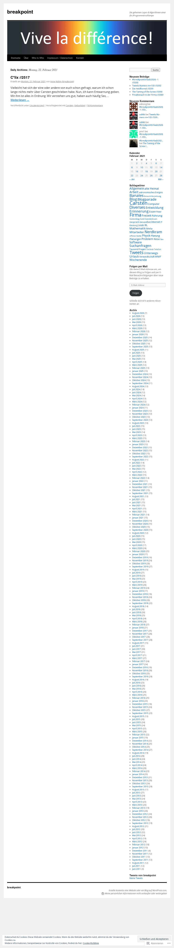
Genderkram (151, 219)
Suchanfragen (140, 245)
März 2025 (137, 365)
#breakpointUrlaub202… (151, 140)
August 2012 (138, 826)
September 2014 (140, 749)
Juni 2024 (136, 392)
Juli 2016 (136, 682)
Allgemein (136, 188)
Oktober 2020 (139, 526)
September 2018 (140, 603)
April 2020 (137, 545)
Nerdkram (153, 231)
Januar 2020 (138, 554)
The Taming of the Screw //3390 (147, 91)
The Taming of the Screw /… (149, 145)
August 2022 (138, 459)
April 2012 (137, 838)
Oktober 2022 (139, 453)
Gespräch (134, 222)
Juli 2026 (136, 316)
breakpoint (20, 11)
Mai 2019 (136, 578)
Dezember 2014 (140, 740)
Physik (146, 235)
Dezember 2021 (140, 484)
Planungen (135, 239)
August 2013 (138, 789)
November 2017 (140, 633)
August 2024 (138, 386)
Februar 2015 (138, 734)
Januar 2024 (138, 407)
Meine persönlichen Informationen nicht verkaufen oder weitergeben (136, 893)
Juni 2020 (136, 539)
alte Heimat (152, 188)
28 (161, 175)
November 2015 (140, 707)
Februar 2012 (138, 844)
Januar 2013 (138, 811)
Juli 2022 (136, 462)
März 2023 (137, 438)
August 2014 (138, 752)
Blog (133, 199)
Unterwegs (151, 253)
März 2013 (137, 804)
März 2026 (137, 328)
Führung (157, 215)
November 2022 (140, 450)
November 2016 (140, 670)
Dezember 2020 (140, 520)
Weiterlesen (20, 100)
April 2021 (137, 508)
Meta (149, 228)
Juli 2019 (136, 572)
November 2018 (140, 597)
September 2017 (140, 639)
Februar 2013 (138, 807)
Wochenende (138, 260)
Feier (158, 211)
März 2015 (137, 731)
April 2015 (137, 728)
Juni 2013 (136, 795)
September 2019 (140, 566)
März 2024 (137, 401)
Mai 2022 (136, 468)
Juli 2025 (136, 352)
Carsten (69, 105)
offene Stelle (135, 236)
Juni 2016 (136, 685)
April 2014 (137, 765)
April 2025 (137, 361)
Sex (161, 239)
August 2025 (138, 349)
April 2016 (137, 691)
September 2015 (140, 713)
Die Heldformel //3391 (143, 88)
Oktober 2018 (139, 600)
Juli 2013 (136, 792)
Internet (155, 222)
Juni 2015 (136, 722)
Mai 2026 (136, 322)
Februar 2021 (138, 514)
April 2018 (137, 618)
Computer (154, 204)
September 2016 (140, 676)
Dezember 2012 (140, 814)
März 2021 (137, 511)
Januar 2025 (138, 371)
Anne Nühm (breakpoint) (62, 81)
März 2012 (137, 841)
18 (146, 171)
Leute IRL (143, 225)
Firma (135, 215)
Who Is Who (38, 57)
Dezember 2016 (140, 667)
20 (156, 171)
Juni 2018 (136, 612)
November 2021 (140, 487)
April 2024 (137, 398)
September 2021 (140, 493)
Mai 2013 (136, 798)
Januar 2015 (138, 737)
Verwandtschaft (146, 256)
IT (161, 222)
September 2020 (140, 529)
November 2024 (140, 377)
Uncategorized (37, 105)
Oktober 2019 (139, 563)
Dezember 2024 (140, 374)
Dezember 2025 (140, 337)
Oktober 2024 (139, 380)
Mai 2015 (136, 725)
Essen (152, 211)
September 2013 (140, 786)
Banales (136, 195)
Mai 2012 (136, 835)
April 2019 (137, 581)
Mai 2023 (136, 432)
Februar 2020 (138, 551)
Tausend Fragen (137, 249)
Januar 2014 (138, 774)
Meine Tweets (136, 878)
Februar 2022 (138, 478)
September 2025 (140, 346)
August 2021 (138, 496)
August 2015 (138, 716)
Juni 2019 (136, 575)
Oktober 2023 (139, 416)
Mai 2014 (136, 762)
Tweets (136, 252)
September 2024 (140, 383)
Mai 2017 (136, 652)
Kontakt (80, 57)
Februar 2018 (138, 624)
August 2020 (138, 533)
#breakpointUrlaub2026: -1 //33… (151, 108)
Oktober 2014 (139, 746)
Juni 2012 (136, 832)
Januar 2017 (138, 664)
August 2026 (138, 313)
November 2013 (140, 780)
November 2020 (140, 523)
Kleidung (133, 225)
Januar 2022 (138, 481)
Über (26, 57)
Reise (157, 239)
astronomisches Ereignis (151, 192)
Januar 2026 (138, 334)
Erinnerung (139, 211)
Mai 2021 (136, 505)
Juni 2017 (136, 649)
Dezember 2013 (140, 777)
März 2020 (137, 548)
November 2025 (140, 340)
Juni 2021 (136, 502)
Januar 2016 (138, 701)
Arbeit (133, 192)
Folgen (136, 293)
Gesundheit (145, 222)
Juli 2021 (136, 499)
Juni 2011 (136, 869)
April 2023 (137, 435)
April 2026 (137, 325)
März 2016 (137, 694)
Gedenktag (134, 219)
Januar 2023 (138, 444)
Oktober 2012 (139, 820)
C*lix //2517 (20, 77)
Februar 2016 (138, 697)
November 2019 (140, 560)
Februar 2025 (138, 368)
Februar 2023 (138, 441)
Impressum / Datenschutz (60, 57)
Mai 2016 (136, 688)
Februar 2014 (138, 771)
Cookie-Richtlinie (91, 943)
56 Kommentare (95, 105)
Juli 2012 (136, 829)
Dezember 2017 (140, 630)
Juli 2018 (136, 609)
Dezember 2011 (140, 850)
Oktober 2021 (139, 490)
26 (151, 175)
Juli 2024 (136, 389)
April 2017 (137, 655)
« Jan (132, 179)
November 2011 (140, 853)
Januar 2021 (138, 517)
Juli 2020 (136, 536)
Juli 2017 (136, 646)
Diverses (137, 207)
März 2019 (137, 584)
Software (135, 242)
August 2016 (138, 679)
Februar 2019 (138, 588)
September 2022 (140, 456)
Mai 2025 (136, 358)
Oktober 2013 (139, 783)
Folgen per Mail (138, 266)
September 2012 (140, 823)
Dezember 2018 (140, 594)
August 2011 (138, 862)
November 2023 (140, 413)
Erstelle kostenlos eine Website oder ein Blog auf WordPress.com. (138, 890)
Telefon (157, 249)
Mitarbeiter (136, 232)
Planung (155, 235)
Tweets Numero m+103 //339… (149, 116)
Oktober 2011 (139, 856)
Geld (142, 219)
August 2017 (138, 643)
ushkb (142, 114)
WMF (158, 256)
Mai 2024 (136, 395)
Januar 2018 (138, 627)
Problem (147, 239)
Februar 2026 (138, 331)
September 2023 (140, 420)
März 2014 (137, 768)
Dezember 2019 (140, 557)
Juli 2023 (136, 426)
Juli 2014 (136, 756)
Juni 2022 (136, 465)
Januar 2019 (138, 591)
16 (137, 171)
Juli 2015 (136, 719)
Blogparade (146, 199)
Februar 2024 (138, 404)
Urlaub (134, 256)
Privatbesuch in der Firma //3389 (147, 94)
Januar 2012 (138, 847)
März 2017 (137, 658)
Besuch (147, 196)
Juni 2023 (136, 429)
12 (151, 167)
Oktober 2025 (139, 343)
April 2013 (137, 801)
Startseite (15, 57)
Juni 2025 (136, 355)
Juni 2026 (136, 319)
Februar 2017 (138, 661)
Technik (150, 249)
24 (142, 175)
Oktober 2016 (139, 673)
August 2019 (138, 569)
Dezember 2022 (140, 447)
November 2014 (140, 743)
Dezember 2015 (140, 704)
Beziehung (156, 196)
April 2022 (137, 471)
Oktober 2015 (139, 710)
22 (132, 175)
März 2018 (137, 621)
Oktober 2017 (139, 636)
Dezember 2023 (140, 410)
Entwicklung (154, 208)
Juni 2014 (136, 759)
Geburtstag (79, 105)
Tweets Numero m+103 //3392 (146, 85)
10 (142, 167)
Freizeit (146, 215)
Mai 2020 (136, 542)
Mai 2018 (136, 615)
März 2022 (137, 474)
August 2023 (138, 423)
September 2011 (140, 859)
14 (161, 167)
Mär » (160, 179)
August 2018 (138, 606)
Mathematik (137, 228)
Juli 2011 (136, 866)
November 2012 (140, 817)
